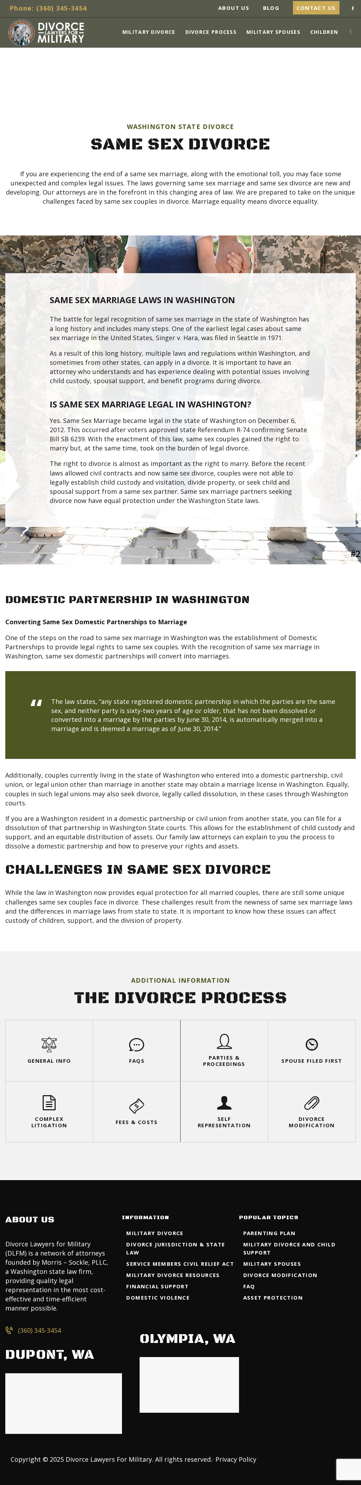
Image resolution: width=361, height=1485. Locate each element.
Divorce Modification (280, 1274)
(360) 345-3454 (39, 1330)
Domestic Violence (158, 1297)
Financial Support (157, 1286)
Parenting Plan (269, 1233)
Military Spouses (272, 1263)
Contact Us (316, 7)
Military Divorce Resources (173, 1274)
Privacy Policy (235, 1459)
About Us (233, 7)
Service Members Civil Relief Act (180, 1263)
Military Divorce (154, 1233)
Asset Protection (273, 1297)
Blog (271, 7)
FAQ (249, 1286)
